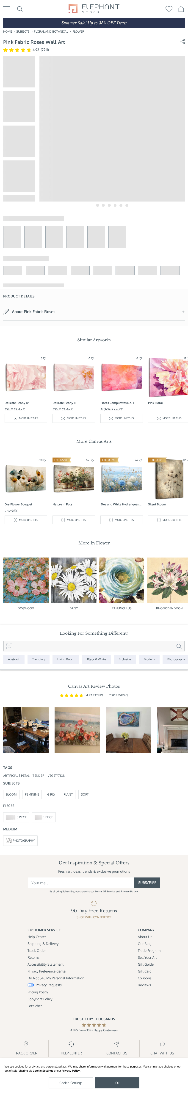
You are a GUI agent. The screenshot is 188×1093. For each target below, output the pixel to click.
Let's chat (35, 1006)
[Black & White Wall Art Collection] (96, 659)
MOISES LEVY (111, 409)
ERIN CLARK (15, 409)
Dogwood (26, 608)
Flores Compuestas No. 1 (117, 403)
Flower (78, 31)
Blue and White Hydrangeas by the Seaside (121, 504)
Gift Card (145, 971)
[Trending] (39, 659)
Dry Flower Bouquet (18, 504)
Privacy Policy (71, 1070)
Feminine (32, 794)
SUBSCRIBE (147, 882)
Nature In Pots (62, 504)
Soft (84, 794)
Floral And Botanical (51, 31)
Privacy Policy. (129, 891)
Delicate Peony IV (17, 403)
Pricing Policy (38, 992)
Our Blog (145, 944)
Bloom (11, 794)
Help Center (37, 937)
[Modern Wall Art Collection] (149, 659)
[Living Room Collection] (66, 659)
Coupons (145, 978)
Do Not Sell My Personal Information (56, 978)
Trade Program (149, 950)
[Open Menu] (6, 8)
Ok (117, 1083)
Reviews (144, 985)
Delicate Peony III (65, 403)
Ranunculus (122, 608)
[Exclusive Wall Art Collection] (125, 659)
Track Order (37, 950)
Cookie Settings (43, 1070)
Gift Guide (146, 964)
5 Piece (22, 817)
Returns (33, 957)
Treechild (11, 511)
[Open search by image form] (9, 646)
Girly (51, 794)
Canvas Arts (100, 441)
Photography (24, 840)
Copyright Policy (40, 999)
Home (7, 31)
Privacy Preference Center (47, 971)
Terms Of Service (105, 891)
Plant (68, 794)
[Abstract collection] (14, 659)
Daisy (73, 608)
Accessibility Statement (46, 964)
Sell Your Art (147, 957)
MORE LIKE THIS (28, 418)
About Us (145, 937)
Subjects (23, 31)
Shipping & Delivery (43, 944)
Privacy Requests (49, 985)
